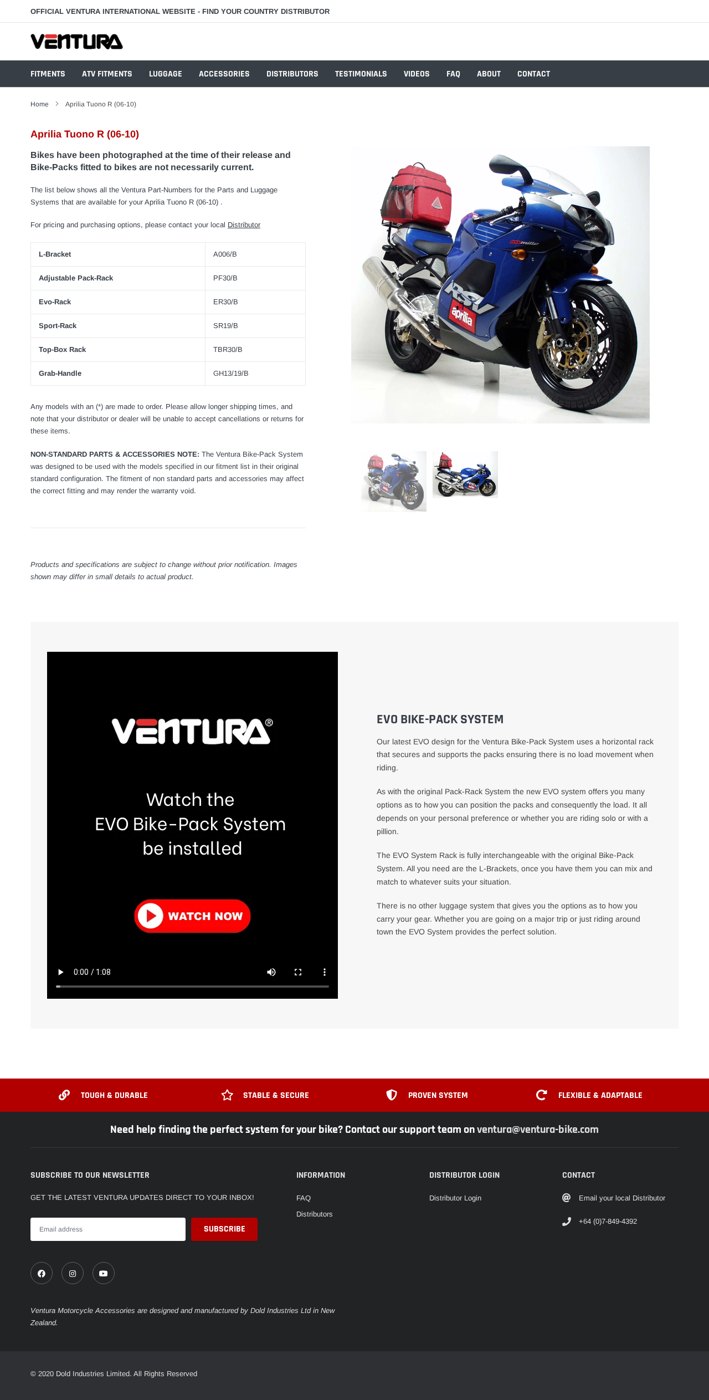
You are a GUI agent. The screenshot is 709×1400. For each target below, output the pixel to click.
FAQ (453, 74)
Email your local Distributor (622, 1198)
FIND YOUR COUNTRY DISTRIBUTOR (266, 11)
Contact (533, 74)
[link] (41, 1273)
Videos (417, 74)
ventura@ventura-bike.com (538, 1129)
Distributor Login (455, 1198)
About (489, 74)
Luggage (165, 74)
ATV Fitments (107, 74)
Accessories (224, 74)
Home (39, 104)
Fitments (47, 74)
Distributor (244, 225)
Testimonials (361, 74)
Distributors (292, 74)
